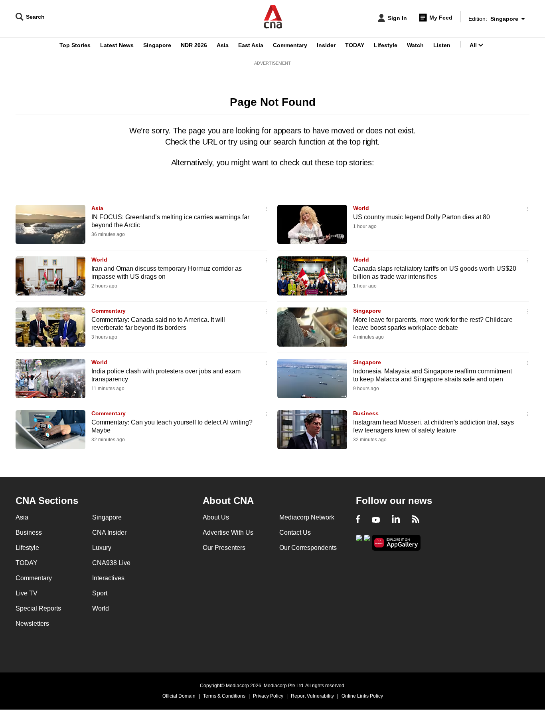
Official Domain (178, 696)
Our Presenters (224, 547)
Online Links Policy (362, 696)
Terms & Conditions (224, 696)
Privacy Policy (268, 696)
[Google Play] (359, 542)
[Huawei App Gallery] (396, 543)
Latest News (117, 45)
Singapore (157, 45)
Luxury (101, 547)
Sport (99, 593)
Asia (223, 45)
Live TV (27, 593)
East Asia (250, 45)
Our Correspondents (308, 547)
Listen (441, 45)
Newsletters (32, 623)
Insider (326, 45)
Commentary (290, 45)
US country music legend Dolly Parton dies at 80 (421, 217)
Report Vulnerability (312, 696)
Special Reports (38, 608)
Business (366, 413)
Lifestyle (385, 45)
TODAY (354, 45)
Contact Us (295, 532)
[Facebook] (358, 520)
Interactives (108, 578)
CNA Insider (109, 532)
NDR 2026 (194, 45)
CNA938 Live (111, 562)
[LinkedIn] (396, 520)
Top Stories (75, 45)
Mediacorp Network (306, 517)
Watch (415, 45)
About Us (216, 517)
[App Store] (367, 542)
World (361, 208)
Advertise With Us (228, 532)
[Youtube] (376, 520)
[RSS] (415, 520)
